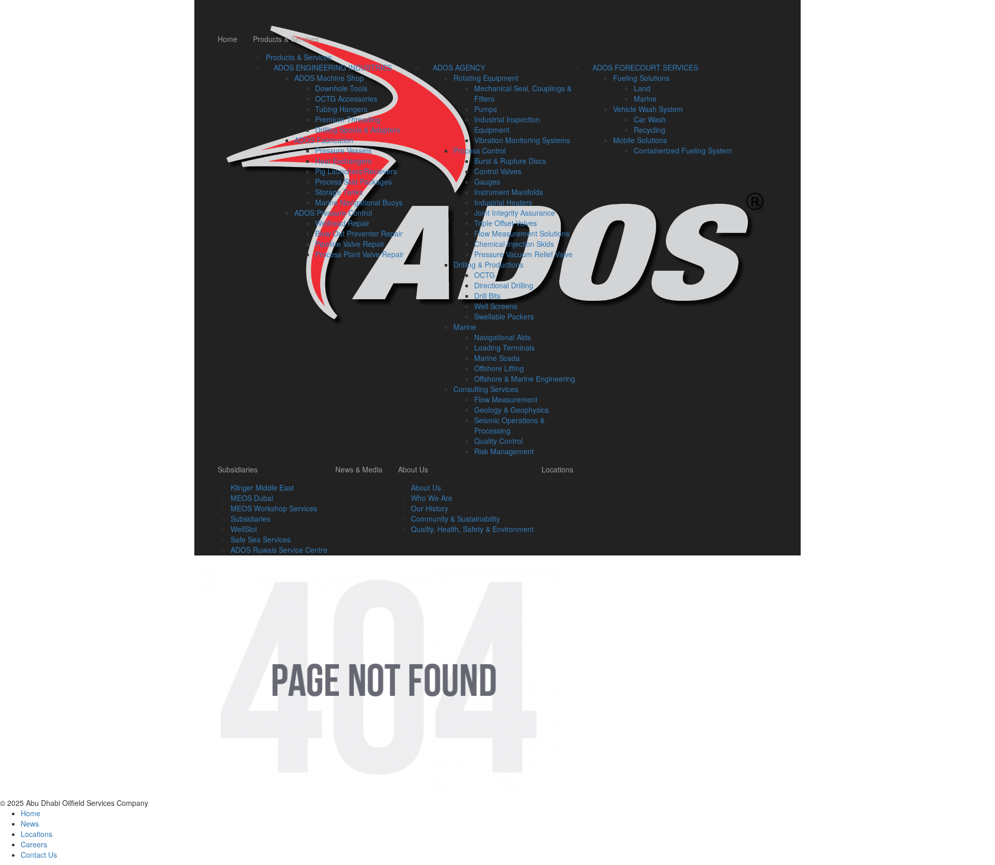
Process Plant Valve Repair (359, 254)
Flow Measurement (505, 399)
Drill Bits (487, 295)
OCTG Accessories (346, 98)
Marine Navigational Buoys (359, 202)
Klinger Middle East (262, 487)
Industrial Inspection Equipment (507, 124)
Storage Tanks (339, 192)
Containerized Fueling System (683, 150)
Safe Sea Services (261, 539)
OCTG (484, 275)
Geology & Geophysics (511, 409)
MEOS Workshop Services (274, 508)
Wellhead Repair (342, 223)
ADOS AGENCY (459, 67)
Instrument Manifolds (508, 192)
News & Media (358, 469)
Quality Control (498, 441)
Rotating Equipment (485, 78)
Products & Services (286, 39)
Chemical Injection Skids (514, 244)
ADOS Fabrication (323, 140)
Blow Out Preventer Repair (359, 233)
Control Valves (497, 171)
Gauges (487, 181)
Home (227, 39)
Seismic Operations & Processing (509, 425)
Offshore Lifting (499, 368)
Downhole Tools (341, 88)
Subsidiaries (238, 469)
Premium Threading (347, 119)
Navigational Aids (502, 337)
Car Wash (650, 119)
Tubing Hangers (341, 109)
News (30, 823)
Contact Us (39, 854)
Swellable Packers (504, 316)
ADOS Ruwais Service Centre (279, 550)
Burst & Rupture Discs (510, 161)
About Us (413, 469)
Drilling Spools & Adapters (357, 129)
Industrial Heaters (503, 202)
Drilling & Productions (488, 264)
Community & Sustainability (455, 518)
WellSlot (244, 529)
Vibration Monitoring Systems (522, 140)
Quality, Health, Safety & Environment (472, 529)
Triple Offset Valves (505, 223)
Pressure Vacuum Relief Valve (523, 254)
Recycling (649, 129)
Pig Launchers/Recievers (356, 171)
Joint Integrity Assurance (514, 212)
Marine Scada (497, 358)
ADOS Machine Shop (329, 78)
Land (642, 88)
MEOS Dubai (252, 498)
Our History (429, 508)
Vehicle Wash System (648, 109)
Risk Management (504, 451)
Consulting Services (485, 389)
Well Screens (495, 306)
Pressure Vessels (343, 150)
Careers (34, 844)
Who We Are (431, 498)
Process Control (479, 150)
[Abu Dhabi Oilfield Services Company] (493, 13)
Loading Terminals (504, 347)
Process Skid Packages (353, 181)
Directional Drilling (503, 285)
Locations (557, 469)
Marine (464, 327)
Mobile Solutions (640, 140)
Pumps (485, 109)
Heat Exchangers (343, 161)
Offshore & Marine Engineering (524, 378)
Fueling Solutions (641, 78)
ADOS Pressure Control (333, 212)
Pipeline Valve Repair (350, 244)
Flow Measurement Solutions (522, 233)
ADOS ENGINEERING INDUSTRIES (333, 67)
